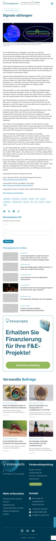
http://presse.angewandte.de (13, 193)
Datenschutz (31, 537)
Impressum (24, 537)
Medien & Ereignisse (11, 511)
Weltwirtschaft (9, 505)
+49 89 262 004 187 (39, 509)
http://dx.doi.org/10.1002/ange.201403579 (18, 185)
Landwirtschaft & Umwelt (13, 508)
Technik (6, 502)
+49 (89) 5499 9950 (39, 512)
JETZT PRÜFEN (35, 484)
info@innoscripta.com (40, 515)
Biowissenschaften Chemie (11, 10)
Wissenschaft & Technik (12, 499)
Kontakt (6, 514)
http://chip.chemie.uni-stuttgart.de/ (15, 179)
